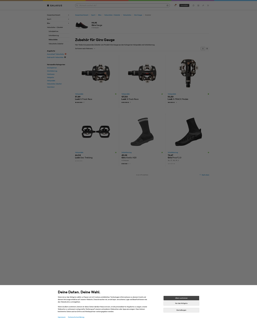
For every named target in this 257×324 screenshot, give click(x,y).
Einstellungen (181, 310)
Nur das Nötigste (181, 303)
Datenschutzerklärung (76, 317)
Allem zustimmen (181, 298)
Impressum (62, 317)
